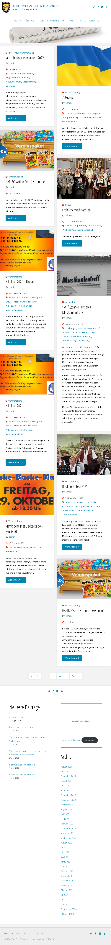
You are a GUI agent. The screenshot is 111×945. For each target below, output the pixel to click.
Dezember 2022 (68, 828)
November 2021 (68, 885)
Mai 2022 (65, 857)
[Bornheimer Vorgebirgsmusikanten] (6, 7)
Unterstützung (72, 92)
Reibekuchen (93, 506)
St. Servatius (27, 305)
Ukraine (84, 117)
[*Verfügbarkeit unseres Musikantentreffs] (84, 275)
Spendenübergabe (84, 510)
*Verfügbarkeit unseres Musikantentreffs (76, 309)
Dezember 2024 (68, 776)
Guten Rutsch (94, 225)
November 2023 (68, 800)
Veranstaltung (15, 276)
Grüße (68, 204)
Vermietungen (72, 302)
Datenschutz (39, 933)
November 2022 (68, 833)
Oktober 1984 (67, 914)
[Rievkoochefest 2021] (84, 454)
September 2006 (69, 909)
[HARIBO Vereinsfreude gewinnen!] (84, 579)
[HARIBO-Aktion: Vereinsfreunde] (27, 150)
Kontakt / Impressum (15, 933)
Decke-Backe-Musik (18, 547)
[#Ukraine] (84, 66)
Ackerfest (70, 502)
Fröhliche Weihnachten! (77, 210)
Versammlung (29, 81)
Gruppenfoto (80, 225)
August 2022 (66, 842)
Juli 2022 (64, 847)
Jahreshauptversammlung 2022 (25, 57)
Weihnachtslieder (14, 309)
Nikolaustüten (13, 305)
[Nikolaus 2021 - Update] (27, 250)
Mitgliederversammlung (18, 77)
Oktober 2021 (67, 890)
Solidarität (80, 113)
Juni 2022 (65, 852)
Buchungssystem (74, 328)
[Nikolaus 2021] (27, 374)
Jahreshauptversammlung (21, 52)
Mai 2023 (65, 814)
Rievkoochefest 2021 (74, 486)
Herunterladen (89, 740)
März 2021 (66, 904)
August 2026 (66, 766)
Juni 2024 (65, 785)
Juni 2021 (65, 899)
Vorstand (10, 86)
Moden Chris (20, 301)
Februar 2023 (67, 823)
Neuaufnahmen (13, 81)
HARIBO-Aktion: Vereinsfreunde (25, 181)
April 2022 (65, 861)
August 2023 (66, 809)
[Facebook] (98, 7)
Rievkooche (68, 510)
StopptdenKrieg (70, 117)
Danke (69, 225)
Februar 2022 (67, 871)
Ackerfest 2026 (16, 717)
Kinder (12, 297)
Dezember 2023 (68, 795)
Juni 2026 (65, 771)
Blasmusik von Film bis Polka (22, 764)
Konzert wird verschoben (21, 727)
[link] (106, 20)
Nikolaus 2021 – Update (20, 281)
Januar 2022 (66, 875)
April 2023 (65, 819)
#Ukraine (68, 97)
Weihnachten (69, 229)
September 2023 (69, 804)
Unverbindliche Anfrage (83, 332)
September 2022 (69, 838)
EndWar (69, 113)
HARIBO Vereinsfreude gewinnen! (83, 610)
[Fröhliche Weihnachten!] (84, 178)
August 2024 (66, 780)
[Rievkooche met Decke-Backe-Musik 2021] (27, 494)
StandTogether (93, 113)
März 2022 (66, 866)
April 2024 (65, 790)
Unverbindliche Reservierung (77, 336)
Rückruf (66, 332)
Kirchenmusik (24, 297)
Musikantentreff (92, 328)
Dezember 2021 (68, 880)
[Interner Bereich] (94, 7)
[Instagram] (102, 7)
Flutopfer (80, 506)
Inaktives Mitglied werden (70, 740)
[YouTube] (106, 7)
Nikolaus (32, 301)
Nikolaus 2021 (14, 405)
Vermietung (84, 340)
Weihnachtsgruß (85, 229)
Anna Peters (83, 502)
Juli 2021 (64, 894)
